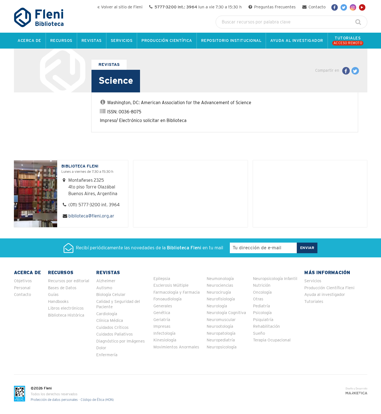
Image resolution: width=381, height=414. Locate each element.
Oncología (262, 292)
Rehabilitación (266, 326)
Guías (53, 295)
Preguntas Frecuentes (274, 7)
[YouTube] (362, 7)
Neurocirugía (219, 292)
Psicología (262, 313)
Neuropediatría (221, 340)
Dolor (101, 348)
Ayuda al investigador (324, 295)
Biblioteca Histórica (66, 315)
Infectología (164, 333)
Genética (161, 313)
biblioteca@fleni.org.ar (91, 216)
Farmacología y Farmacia (176, 292)
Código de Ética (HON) (97, 400)
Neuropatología (221, 333)
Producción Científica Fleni (329, 288)
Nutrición (262, 285)
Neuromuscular (221, 320)
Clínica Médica (109, 321)
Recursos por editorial (68, 281)
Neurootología (220, 326)
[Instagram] (353, 7)
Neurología (217, 306)
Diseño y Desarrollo (356, 388)
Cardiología (106, 314)
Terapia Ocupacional (272, 340)
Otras (258, 299)
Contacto (316, 7)
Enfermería (106, 355)
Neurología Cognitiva (226, 313)
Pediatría (261, 306)
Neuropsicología (222, 347)
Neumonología (220, 279)
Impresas (161, 326)
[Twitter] (344, 7)
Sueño (259, 333)
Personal (22, 288)
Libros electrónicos (66, 308)
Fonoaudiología (167, 299)
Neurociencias (220, 285)
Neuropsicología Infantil (275, 279)
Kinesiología (164, 340)
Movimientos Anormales (176, 347)
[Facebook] (334, 7)
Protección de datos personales (54, 400)
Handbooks (58, 302)
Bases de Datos (62, 288)
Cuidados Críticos (112, 328)
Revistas (109, 65)
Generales (162, 306)
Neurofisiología (221, 299)
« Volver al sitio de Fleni (120, 7)
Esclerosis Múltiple (171, 285)
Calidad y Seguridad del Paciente (118, 304)
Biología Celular (111, 295)
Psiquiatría (263, 320)
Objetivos (23, 281)
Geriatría (161, 320)
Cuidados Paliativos (114, 334)
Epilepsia (161, 279)
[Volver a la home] (39, 24)
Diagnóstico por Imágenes (120, 341)
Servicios (312, 281)
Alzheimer (105, 281)
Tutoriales (313, 302)
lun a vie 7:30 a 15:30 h (198, 7)
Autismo (104, 288)
